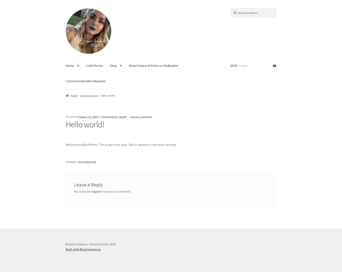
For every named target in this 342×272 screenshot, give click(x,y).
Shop (113, 66)
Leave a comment (141, 117)
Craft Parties (94, 66)
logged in (97, 191)
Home (70, 66)
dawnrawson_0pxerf (114, 117)
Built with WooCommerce (83, 249)
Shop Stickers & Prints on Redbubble (153, 66)
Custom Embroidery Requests (86, 81)
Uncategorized (89, 95)
